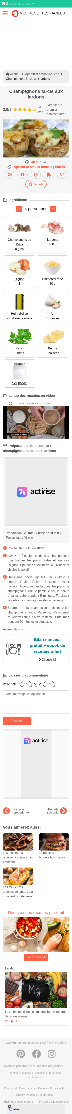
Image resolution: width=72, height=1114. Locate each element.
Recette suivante (53, 811)
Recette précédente (21, 811)
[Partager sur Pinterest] (36, 174)
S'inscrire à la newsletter (53, 1101)
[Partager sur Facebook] (22, 174)
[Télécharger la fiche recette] (49, 174)
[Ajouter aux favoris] (62, 174)
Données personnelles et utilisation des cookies (33, 1066)
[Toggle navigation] (5, 13)
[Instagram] (51, 1053)
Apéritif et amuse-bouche (42, 74)
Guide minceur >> (20, 4)
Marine (18, 629)
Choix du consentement (18, 1101)
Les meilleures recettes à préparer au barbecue (18, 857)
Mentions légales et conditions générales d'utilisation (35, 1075)
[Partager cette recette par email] (9, 174)
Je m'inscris (35, 957)
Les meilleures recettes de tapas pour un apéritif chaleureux (18, 891)
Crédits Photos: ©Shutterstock (35, 1094)
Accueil (14, 74)
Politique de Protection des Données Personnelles (35, 1088)
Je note (38, 184)
